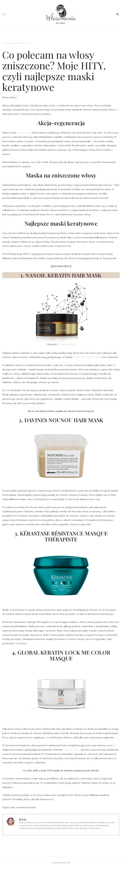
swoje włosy (24, 132)
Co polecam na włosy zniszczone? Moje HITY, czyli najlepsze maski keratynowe (54, 70)
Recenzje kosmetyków (13, 43)
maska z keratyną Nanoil (87, 357)
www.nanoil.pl (67, 344)
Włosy (28, 43)
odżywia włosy (71, 749)
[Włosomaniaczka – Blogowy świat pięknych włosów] (61, 14)
